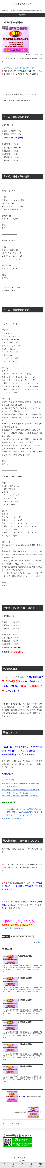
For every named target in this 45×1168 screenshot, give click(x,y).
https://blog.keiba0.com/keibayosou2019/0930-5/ (20, 796)
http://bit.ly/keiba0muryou (13, 928)
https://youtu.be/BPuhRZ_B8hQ (29, 812)
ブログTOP (22, 1161)
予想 (23, 936)
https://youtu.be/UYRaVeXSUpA (28, 809)
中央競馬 (15, 936)
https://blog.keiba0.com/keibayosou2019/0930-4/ (20, 790)
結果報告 (6, 936)
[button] (40, 570)
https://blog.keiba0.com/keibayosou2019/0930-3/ (20, 783)
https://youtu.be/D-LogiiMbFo (13, 818)
